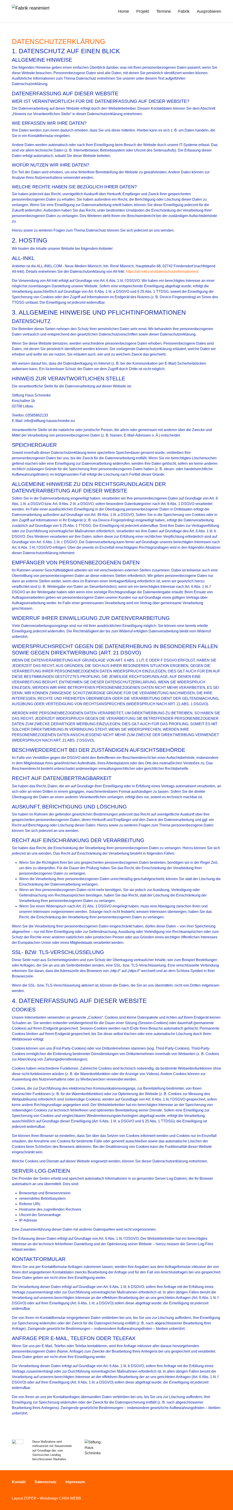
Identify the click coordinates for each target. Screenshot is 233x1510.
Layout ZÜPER (24, 1498)
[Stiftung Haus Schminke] (95, 1449)
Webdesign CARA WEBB (60, 1498)
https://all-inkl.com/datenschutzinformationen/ (162, 271)
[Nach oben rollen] (223, 1500)
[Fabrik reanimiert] (31, 11)
